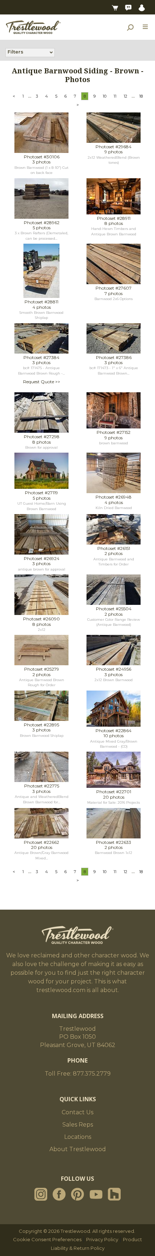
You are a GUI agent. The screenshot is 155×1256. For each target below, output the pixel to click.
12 (125, 96)
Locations (77, 1136)
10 (104, 96)
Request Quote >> (41, 381)
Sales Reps (77, 1124)
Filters (15, 52)
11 (115, 96)
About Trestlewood (77, 1149)
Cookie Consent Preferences (47, 1239)
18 (141, 96)
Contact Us (77, 1112)
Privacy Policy (102, 1239)
